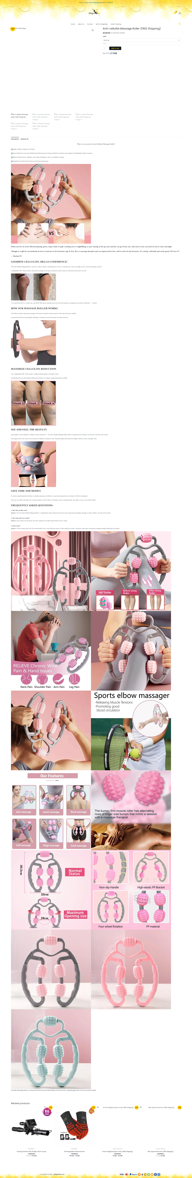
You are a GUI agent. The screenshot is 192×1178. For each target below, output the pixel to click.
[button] (180, 24)
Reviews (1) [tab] (24, 139)
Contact (90, 24)
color (104, 36)
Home (73, 24)
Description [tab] (15, 139)
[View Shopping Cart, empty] (174, 13)
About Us (81, 24)
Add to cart (115, 48)
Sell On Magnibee (102, 24)
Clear (104, 43)
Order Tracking (116, 24)
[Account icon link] (179, 13)
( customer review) (118, 33)
